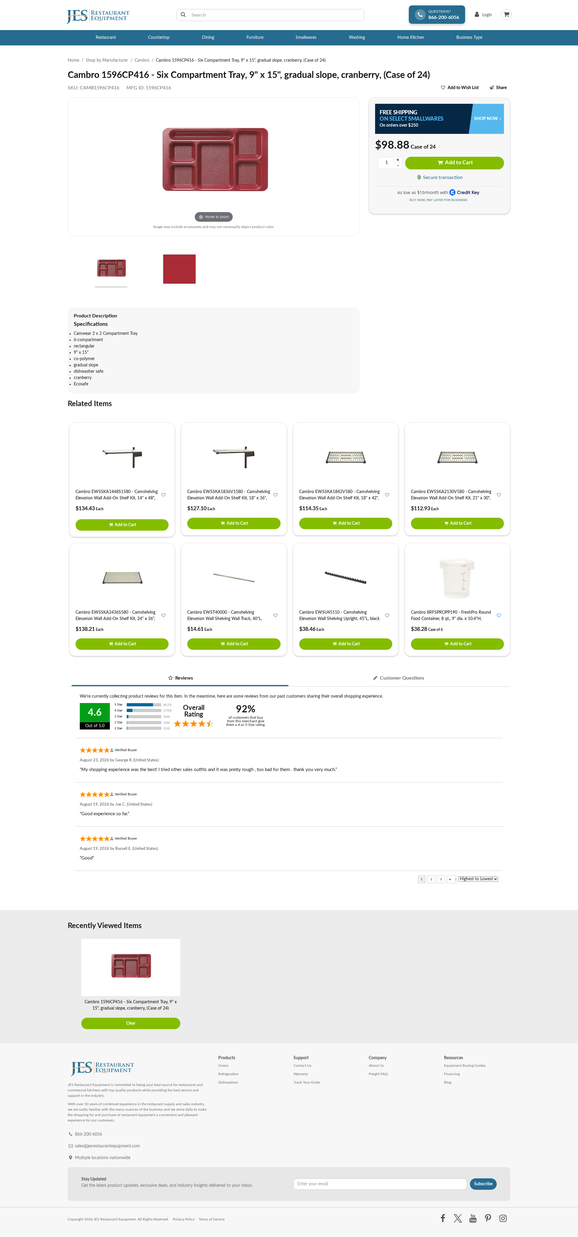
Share (501, 88)
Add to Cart (458, 162)
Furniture (255, 37)
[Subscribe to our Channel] (473, 1218)
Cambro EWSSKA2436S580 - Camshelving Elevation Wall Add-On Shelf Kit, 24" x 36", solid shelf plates (115, 618)
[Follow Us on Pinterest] (488, 1218)
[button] (70, 270)
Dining (208, 37)
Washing (357, 37)
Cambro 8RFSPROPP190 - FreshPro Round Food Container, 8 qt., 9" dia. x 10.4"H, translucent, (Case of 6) (451, 618)
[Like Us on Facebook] (443, 1218)
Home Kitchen (410, 37)
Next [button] (504, 985)
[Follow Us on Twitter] (458, 1218)
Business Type (469, 37)
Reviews (183, 678)
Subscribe (483, 1184)
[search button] (183, 15)
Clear (130, 1023)
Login (482, 16)
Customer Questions (401, 678)
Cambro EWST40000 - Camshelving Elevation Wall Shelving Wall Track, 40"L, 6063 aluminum (224, 618)
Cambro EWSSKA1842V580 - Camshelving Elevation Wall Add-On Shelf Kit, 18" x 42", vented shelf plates (339, 498)
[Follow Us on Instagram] (503, 1218)
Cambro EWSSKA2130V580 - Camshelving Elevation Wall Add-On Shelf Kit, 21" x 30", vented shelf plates (451, 498)
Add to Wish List (463, 88)
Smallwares (306, 37)
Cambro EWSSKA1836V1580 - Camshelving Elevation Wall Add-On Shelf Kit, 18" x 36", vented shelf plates (228, 498)
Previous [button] (74, 985)
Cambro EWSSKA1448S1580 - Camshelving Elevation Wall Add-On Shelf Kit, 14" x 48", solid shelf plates (117, 498)
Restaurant (106, 37)
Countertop (158, 37)
